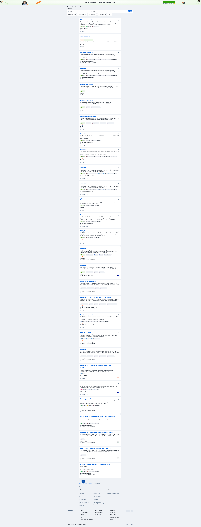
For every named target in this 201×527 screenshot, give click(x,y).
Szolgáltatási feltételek (72, 524)
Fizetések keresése (113, 514)
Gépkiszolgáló (84, 150)
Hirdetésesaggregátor (99, 512)
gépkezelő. (83, 199)
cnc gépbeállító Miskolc (97, 493)
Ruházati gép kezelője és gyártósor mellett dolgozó (95, 464)
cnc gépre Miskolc (96, 499)
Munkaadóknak (98, 514)
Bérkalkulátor (112, 519)
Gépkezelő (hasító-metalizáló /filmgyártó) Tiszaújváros (96, 432)
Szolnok (80, 494)
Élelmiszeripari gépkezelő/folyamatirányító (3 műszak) (96, 448)
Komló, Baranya (81, 505)
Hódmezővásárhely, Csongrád (84, 497)
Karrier (82, 515)
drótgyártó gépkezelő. (86, 84)
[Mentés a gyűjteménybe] (119, 20)
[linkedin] (132, 511)
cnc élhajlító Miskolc (96, 494)
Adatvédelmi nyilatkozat (82, 524)
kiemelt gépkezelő (85, 399)
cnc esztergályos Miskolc (97, 496)
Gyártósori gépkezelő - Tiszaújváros (90, 315)
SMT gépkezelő (84, 231)
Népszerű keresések (82, 486)
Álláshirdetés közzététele (169, 1)
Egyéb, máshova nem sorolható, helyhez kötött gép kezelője (97, 416)
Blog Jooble (112, 515)
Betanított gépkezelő (86, 100)
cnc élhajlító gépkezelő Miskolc (98, 497)
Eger (80, 496)
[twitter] (129, 511)
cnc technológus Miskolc (97, 502)
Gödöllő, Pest (81, 500)
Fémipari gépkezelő (86, 20)
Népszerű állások (113, 512)
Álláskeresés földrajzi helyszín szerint (113, 493)
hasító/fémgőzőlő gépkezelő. (88, 281)
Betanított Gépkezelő (86, 52)
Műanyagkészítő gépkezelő (88, 116)
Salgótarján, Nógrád (82, 499)
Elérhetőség (83, 514)
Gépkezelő (83, 68)
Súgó (81, 517)
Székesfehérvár (81, 493)
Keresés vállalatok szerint (114, 517)
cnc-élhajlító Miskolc (96, 500)
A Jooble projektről (84, 512)
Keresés (130, 11)
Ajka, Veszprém (81, 503)
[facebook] (127, 511)
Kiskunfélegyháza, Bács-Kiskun (84, 502)
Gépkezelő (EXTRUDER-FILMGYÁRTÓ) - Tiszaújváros (95, 297)
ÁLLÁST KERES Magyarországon (87, 519)
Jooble (132, 524)
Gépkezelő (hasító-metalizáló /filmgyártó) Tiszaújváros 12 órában (97, 366)
